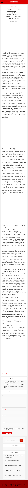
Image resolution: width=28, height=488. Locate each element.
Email (4, 416)
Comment (4, 396)
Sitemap (13, 485)
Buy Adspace (18, 485)
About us (6, 484)
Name (4, 409)
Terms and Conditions (20, 484)
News (18, 7)
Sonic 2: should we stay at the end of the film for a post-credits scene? (14, 382)
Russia (7, 373)
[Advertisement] (14, 37)
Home (2, 484)
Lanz (4, 373)
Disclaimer (8, 485)
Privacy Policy (12, 484)
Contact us (3, 485)
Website (4, 422)
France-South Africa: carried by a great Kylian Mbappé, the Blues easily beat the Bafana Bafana (14, 386)
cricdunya (20, 481)
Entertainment (12, 7)
